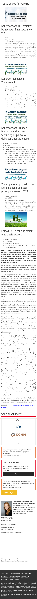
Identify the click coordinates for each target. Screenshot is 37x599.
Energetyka (8, 42)
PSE (23, 245)
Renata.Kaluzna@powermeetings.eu (13, 532)
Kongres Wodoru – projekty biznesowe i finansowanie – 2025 (16, 29)
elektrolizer (8, 245)
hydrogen (32, 44)
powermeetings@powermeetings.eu (18, 561)
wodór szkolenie (30, 54)
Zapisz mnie (18, 474)
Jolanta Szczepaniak (11, 87)
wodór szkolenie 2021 (12, 56)
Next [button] (17, 419)
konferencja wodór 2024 (12, 46)
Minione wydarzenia (18, 42)
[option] (18, 427)
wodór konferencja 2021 (27, 52)
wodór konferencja (11, 52)
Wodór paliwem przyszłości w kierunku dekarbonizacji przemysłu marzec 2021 (17, 187)
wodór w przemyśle (11, 58)
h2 (28, 44)
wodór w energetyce (28, 56)
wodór (33, 50)
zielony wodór (21, 58)
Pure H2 (28, 50)
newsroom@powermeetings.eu (12, 456)
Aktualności (8, 243)
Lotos (19, 245)
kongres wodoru (18, 48)
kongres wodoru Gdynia (16, 50)
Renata (7, 38)
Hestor (15, 245)
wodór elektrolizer (10, 247)
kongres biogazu (25, 46)
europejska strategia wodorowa (15, 44)
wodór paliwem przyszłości (14, 54)
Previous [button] (17, 442)
